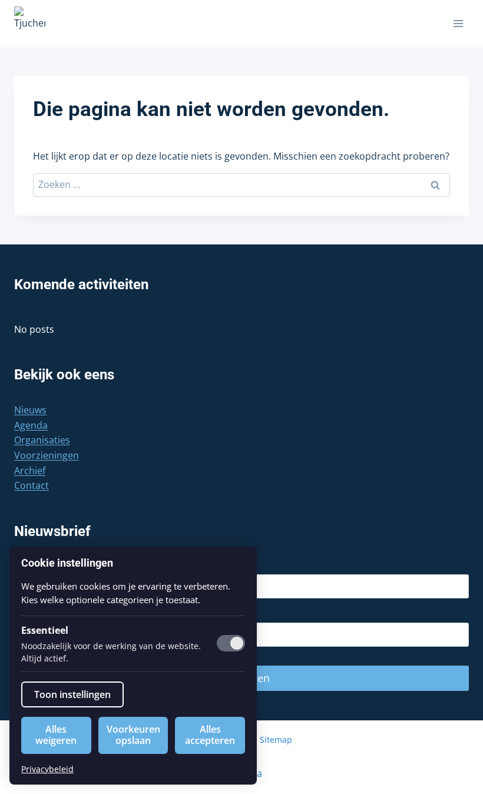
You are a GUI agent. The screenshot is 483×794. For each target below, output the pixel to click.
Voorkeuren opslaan (133, 735)
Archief (29, 470)
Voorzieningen (46, 455)
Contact (31, 485)
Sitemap (276, 739)
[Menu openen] (458, 23)
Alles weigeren (56, 735)
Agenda (31, 425)
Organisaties (42, 440)
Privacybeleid (47, 769)
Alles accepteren (210, 735)
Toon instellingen (72, 694)
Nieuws (30, 409)
